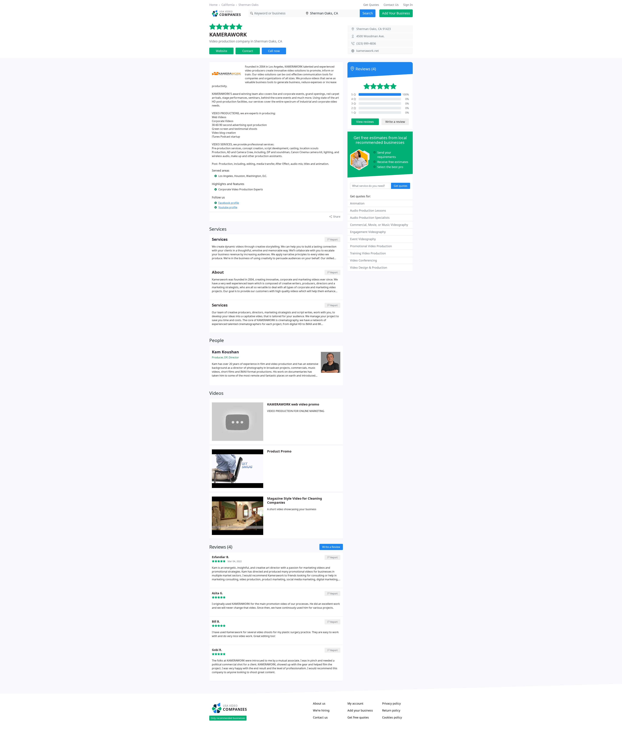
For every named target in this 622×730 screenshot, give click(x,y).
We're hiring (321, 710)
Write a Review (331, 547)
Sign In (408, 5)
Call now (274, 51)
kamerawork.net (367, 51)
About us (319, 703)
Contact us (320, 717)
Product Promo (279, 451)
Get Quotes (371, 5)
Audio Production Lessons (368, 210)
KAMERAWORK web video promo (293, 404)
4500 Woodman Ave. (370, 36)
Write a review (395, 122)
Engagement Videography (368, 232)
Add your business (360, 710)
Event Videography (363, 239)
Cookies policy (392, 717)
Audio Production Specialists (370, 218)
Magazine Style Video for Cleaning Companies (294, 500)
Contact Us (391, 5)
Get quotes (400, 186)
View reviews (365, 122)
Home (213, 5)
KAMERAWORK (228, 34)
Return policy (391, 710)
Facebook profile (228, 203)
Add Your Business (396, 13)
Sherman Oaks (248, 5)
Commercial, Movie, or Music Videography (379, 225)
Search (368, 13)
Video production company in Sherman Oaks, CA (245, 41)
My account (355, 703)
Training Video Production (368, 253)
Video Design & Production (368, 267)
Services (220, 305)
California (228, 5)
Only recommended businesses (228, 718)
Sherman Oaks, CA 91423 (373, 29)
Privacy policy (391, 703)
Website (221, 51)
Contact (247, 51)
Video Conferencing (363, 260)
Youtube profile (227, 207)
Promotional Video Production (371, 246)
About (218, 272)
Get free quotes (358, 717)
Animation (357, 203)
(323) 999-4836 (366, 43)
